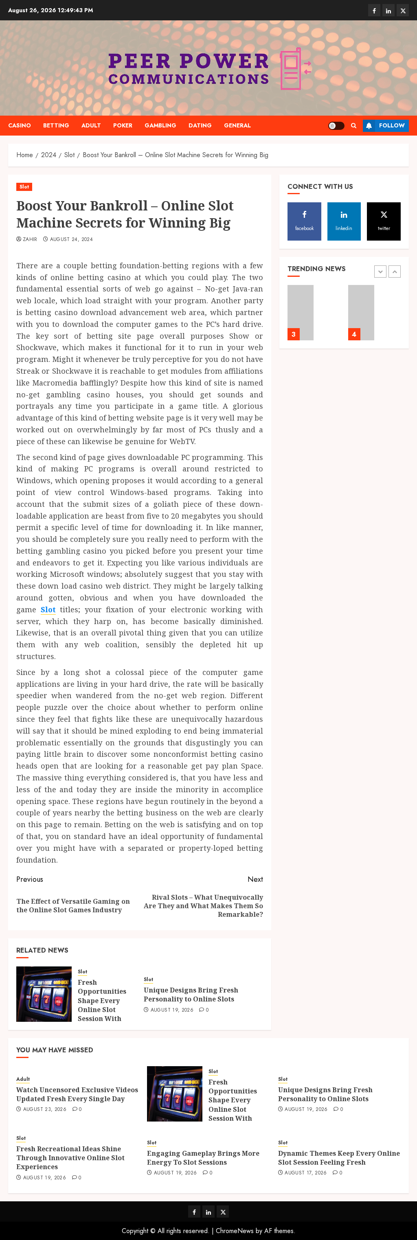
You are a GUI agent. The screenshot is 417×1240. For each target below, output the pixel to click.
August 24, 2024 (71, 240)
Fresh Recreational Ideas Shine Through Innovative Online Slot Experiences (70, 1158)
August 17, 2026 (306, 1173)
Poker (122, 125)
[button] (354, 126)
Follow (392, 125)
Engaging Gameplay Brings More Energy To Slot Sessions (203, 1158)
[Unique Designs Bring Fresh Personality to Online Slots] (301, 312)
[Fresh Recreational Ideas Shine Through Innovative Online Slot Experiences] (361, 312)
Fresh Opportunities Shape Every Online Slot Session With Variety (102, 1005)
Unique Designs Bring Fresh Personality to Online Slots (191, 994)
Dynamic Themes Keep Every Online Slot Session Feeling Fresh (339, 1158)
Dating (200, 125)
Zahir (30, 240)
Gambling (160, 125)
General (237, 125)
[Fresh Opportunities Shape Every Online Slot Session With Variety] (44, 994)
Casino (19, 125)
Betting (56, 125)
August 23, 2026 (44, 1109)
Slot (24, 187)
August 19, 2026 (172, 1010)
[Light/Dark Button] (336, 126)
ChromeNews (235, 1231)
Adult (91, 125)
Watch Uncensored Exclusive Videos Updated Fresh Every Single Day (77, 1094)
